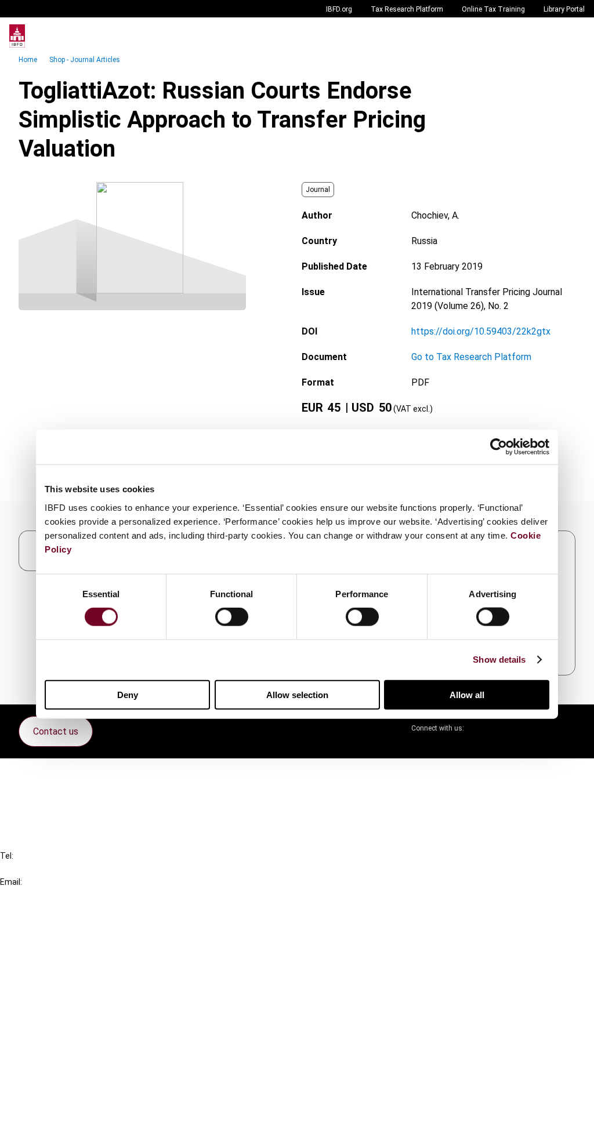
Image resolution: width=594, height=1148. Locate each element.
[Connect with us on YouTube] (538, 728)
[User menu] (573, 36)
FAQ (31, 795)
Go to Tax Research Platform (471, 356)
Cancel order (49, 774)
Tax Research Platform (407, 9)
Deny (127, 694)
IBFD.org (339, 9)
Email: (11, 882)
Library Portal (564, 9)
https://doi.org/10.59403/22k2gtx (480, 331)
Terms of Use (51, 1131)
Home (28, 60)
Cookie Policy (51, 1089)
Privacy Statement (62, 1068)
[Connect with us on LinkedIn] (510, 728)
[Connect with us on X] (482, 728)
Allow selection (297, 694)
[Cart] (550, 36)
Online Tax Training (493, 9)
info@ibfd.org (27, 894)
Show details (499, 659)
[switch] (231, 617)
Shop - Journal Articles (84, 60)
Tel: (6, 855)
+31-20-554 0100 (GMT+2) (56, 868)
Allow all (467, 694)
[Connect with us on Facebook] (566, 728)
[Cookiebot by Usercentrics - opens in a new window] (498, 447)
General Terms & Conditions (79, 1047)
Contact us (55, 731)
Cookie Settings (56, 1110)
